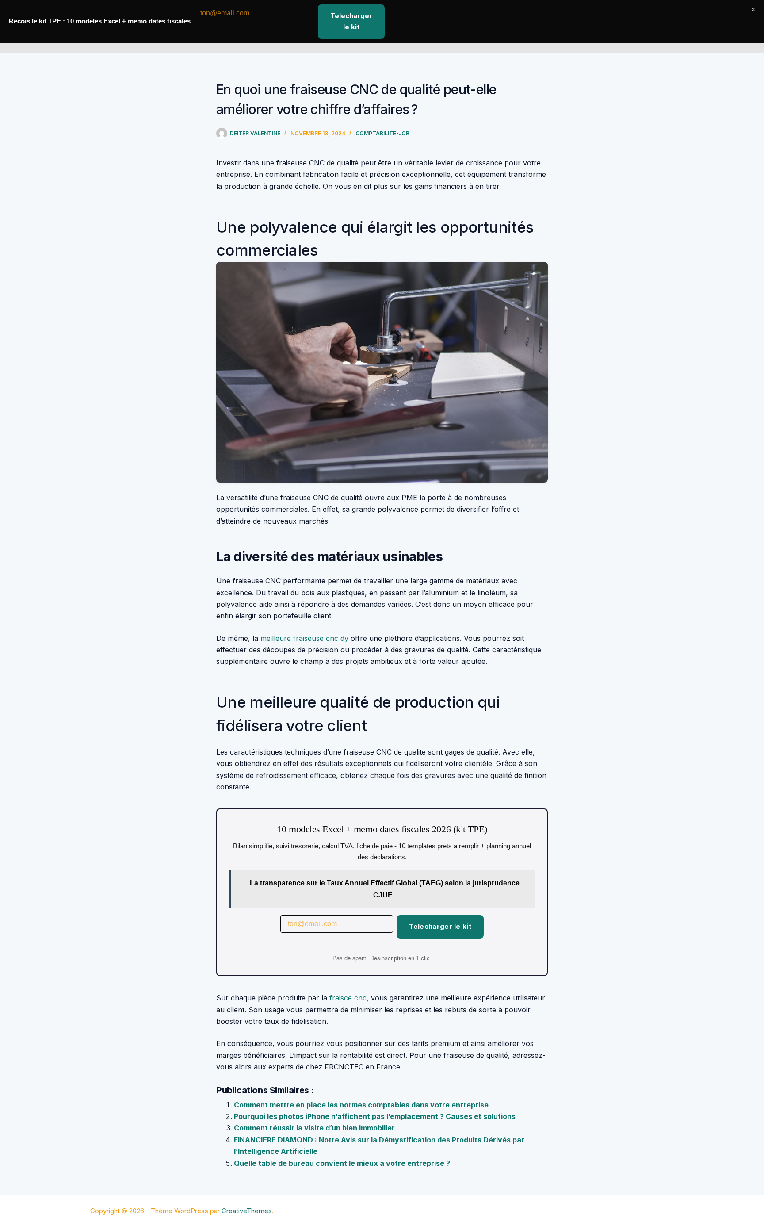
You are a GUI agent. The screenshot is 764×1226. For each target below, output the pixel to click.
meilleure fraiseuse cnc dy (304, 638)
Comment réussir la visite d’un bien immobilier (314, 1127)
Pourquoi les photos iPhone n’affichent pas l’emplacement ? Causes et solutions (375, 1116)
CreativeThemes (247, 1211)
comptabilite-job (382, 133)
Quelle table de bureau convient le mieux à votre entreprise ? (342, 1163)
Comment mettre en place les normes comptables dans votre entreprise (361, 1104)
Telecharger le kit (440, 926)
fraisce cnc (348, 997)
